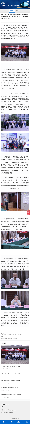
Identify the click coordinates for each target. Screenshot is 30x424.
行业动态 (18, 11)
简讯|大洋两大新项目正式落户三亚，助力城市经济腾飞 (11, 334)
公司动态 (12, 11)
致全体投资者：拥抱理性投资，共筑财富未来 (9, 338)
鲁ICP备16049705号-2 (15, 418)
